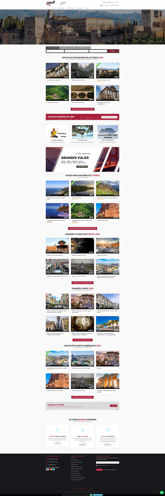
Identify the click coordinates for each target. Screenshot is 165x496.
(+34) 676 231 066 (52, 462)
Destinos (53, 8)
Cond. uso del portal (76, 475)
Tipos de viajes (79, 8)
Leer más (57, 443)
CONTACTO (105, 5)
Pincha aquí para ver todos (109, 117)
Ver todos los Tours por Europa (82, 282)
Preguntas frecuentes (76, 462)
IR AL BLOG (113, 405)
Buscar (113, 51)
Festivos (86, 8)
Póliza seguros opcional (76, 468)
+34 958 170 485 (114, 5)
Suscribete (99, 469)
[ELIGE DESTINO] (82, 132)
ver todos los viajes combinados (82, 397)
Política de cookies (75, 473)
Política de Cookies (98, 494)
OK (91, 494)
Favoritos (112, 2)
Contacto (73, 457)
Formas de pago (75, 471)
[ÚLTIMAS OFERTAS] (57, 132)
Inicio (47, 8)
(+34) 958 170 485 (52, 459)
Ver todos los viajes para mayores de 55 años (83, 228)
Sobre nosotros (74, 460)
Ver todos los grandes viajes (82, 340)
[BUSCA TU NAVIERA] (107, 132)
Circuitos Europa (70, 8)
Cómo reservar (74, 464)
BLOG (117, 2)
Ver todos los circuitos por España (82, 109)
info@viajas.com (52, 464)
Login (106, 2)
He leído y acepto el (102, 465)
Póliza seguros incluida (76, 466)
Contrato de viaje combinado (78, 477)
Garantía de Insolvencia (76, 479)
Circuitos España (60, 8)
